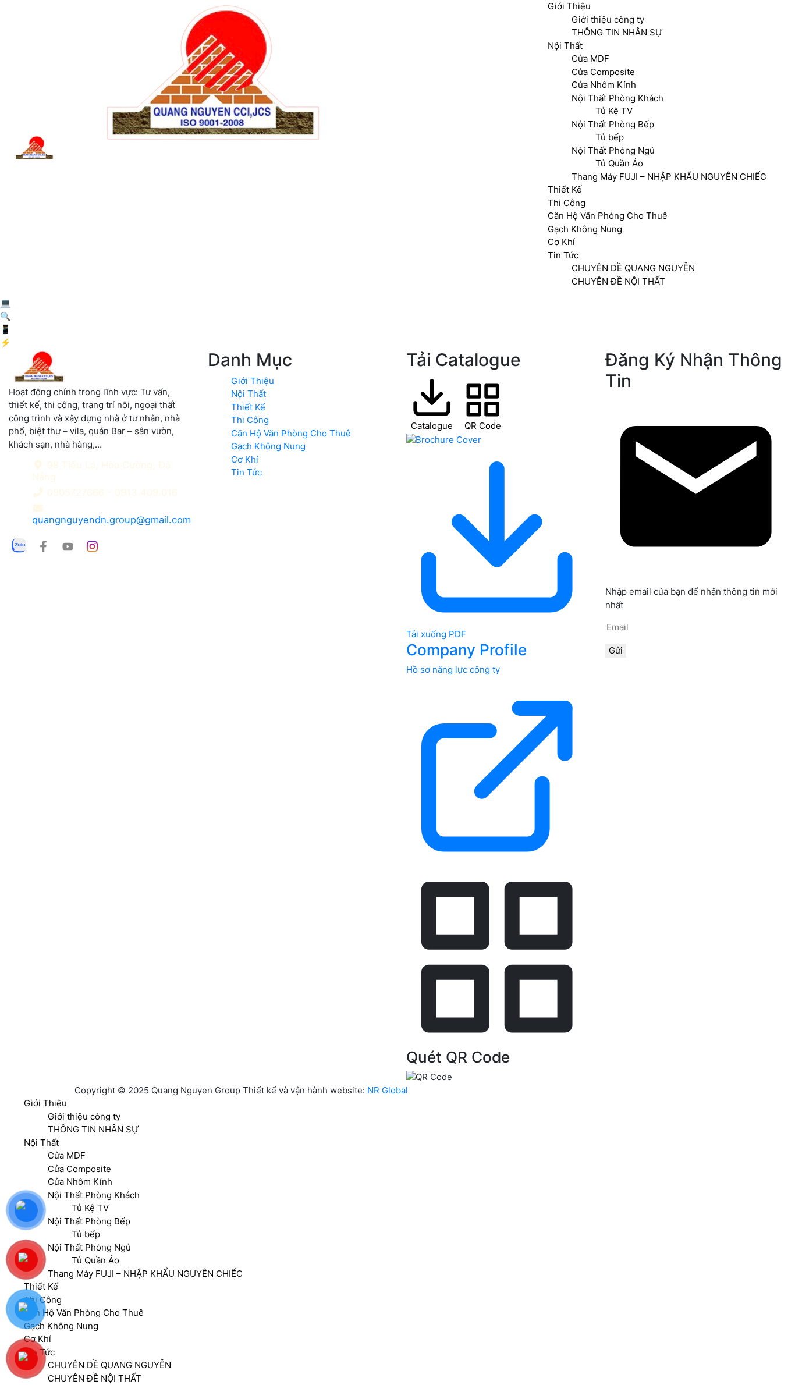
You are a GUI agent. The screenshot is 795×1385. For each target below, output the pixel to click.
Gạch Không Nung (585, 229)
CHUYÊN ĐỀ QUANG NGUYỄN (633, 268)
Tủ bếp (86, 1234)
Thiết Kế (565, 189)
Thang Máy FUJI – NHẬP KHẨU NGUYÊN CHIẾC (669, 176)
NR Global (387, 1090)
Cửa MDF (67, 1155)
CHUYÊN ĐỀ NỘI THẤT (618, 281)
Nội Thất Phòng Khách (94, 1195)
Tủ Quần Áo (619, 163)
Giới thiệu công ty (84, 1116)
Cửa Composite (79, 1168)
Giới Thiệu (252, 380)
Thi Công (566, 202)
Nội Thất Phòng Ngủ (89, 1247)
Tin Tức (563, 255)
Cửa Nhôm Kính (80, 1181)
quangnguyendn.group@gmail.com (111, 519)
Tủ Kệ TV (90, 1207)
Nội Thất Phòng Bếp (89, 1221)
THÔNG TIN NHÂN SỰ (93, 1129)
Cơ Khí (561, 241)
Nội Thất (248, 393)
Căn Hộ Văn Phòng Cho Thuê (608, 215)
